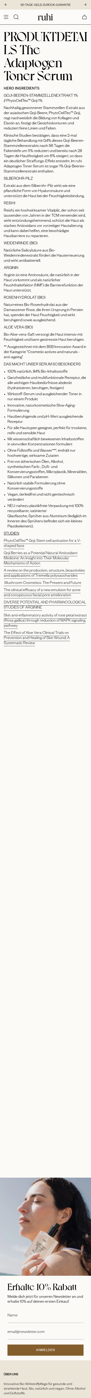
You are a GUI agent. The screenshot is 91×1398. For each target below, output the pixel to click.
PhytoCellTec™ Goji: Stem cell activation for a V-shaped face (42, 544)
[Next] (85, 5)
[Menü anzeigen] (6, 17)
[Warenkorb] (84, 17)
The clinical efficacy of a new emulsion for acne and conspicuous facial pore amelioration (42, 593)
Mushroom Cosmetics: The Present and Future (42, 583)
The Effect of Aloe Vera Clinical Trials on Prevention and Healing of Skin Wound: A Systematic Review (37, 638)
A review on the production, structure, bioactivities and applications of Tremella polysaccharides (44, 573)
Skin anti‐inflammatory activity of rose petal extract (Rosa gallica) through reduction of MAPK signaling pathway (45, 621)
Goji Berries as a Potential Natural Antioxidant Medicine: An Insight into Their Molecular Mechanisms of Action (40, 559)
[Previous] (6, 5)
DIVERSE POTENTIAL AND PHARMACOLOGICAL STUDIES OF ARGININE (45, 605)
